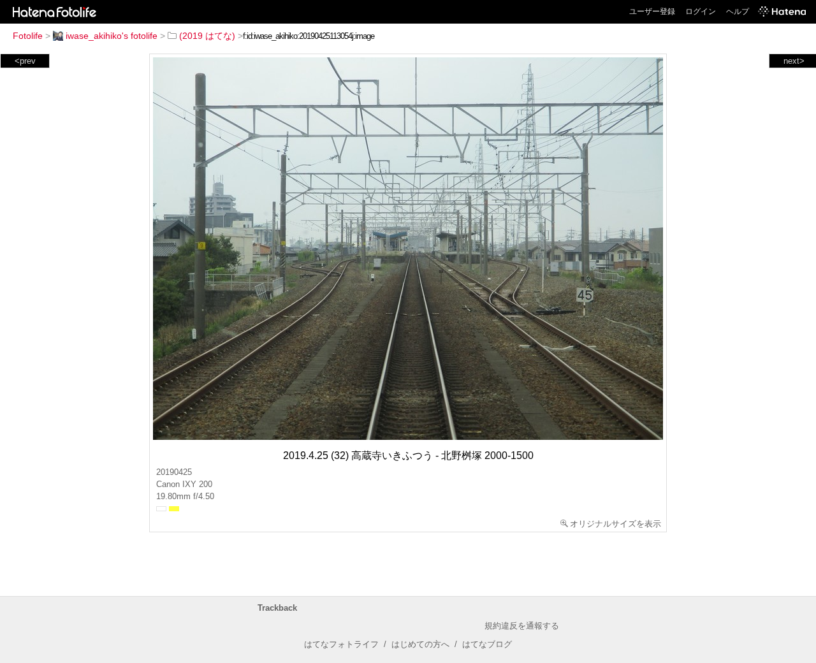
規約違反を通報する (521, 625)
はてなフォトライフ (341, 644)
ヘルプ (737, 11)
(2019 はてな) (207, 36)
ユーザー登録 (652, 11)
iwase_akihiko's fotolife (111, 36)
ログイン (700, 11)
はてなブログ (487, 644)
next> (794, 61)
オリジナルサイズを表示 (615, 523)
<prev (25, 61)
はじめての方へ (420, 644)
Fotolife (28, 36)
